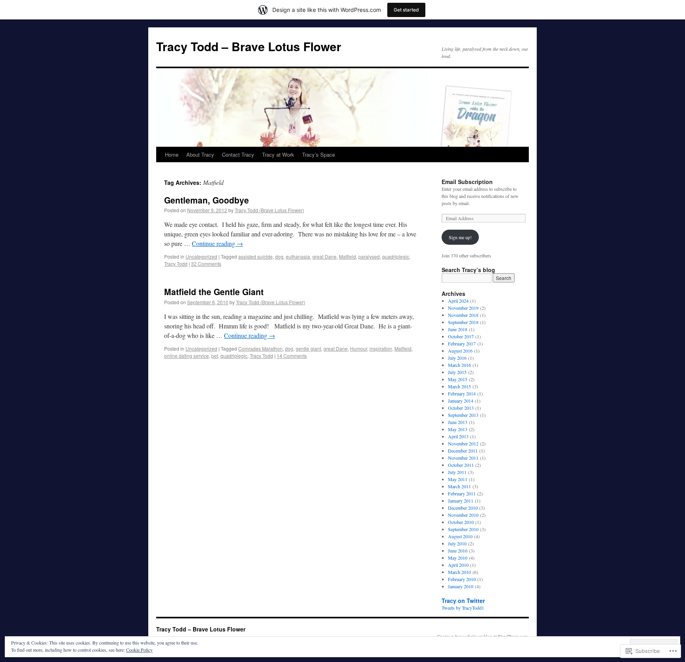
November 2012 (463, 443)
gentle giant (308, 348)
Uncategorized (201, 256)
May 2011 (457, 479)
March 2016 (459, 365)
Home (171, 154)
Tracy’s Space (318, 154)
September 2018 (463, 322)
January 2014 (460, 400)
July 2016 (457, 358)
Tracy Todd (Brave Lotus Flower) (269, 210)
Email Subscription (467, 182)
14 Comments (292, 355)
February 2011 (462, 493)
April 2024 (458, 300)
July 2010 (457, 543)
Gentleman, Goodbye (206, 200)
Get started (406, 10)
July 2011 (457, 472)
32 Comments (206, 263)
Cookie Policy (139, 650)
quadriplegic (395, 256)
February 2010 (462, 579)
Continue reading (217, 243)
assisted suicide (255, 256)
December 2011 (463, 450)
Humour (358, 348)
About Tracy (200, 154)
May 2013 (457, 429)
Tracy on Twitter (463, 600)
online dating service (186, 355)
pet (214, 355)
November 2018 (463, 315)
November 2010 (463, 515)
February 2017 (462, 343)
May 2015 (457, 379)
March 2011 (459, 486)
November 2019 (463, 308)
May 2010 (457, 558)
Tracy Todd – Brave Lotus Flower (248, 46)
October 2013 (461, 408)
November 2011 (463, 458)
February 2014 (462, 393)
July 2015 (457, 372)
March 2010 (459, 572)
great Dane (324, 256)
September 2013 (463, 415)
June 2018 (457, 329)
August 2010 (460, 536)
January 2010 (460, 586)
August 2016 (460, 350)
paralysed (369, 256)
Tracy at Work (278, 154)
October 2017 (461, 336)
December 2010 (463, 508)
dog (279, 256)
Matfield (347, 256)
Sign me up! (460, 237)
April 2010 (458, 565)
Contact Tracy (238, 154)
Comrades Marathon (260, 348)
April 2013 (458, 436)
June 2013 (457, 422)
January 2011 (460, 500)
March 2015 (459, 386)
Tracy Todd (176, 263)
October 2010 (461, 522)
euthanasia (298, 256)
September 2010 (463, 529)
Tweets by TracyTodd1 (463, 607)
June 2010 (457, 550)
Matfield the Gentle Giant (214, 291)
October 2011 (461, 465)
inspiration (380, 348)
